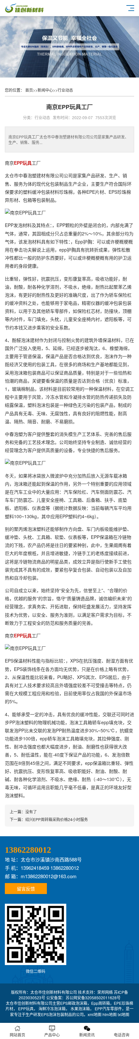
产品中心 (52, 1034)
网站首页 (17, 1034)
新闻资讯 (87, 1034)
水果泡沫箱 (80, 1008)
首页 (29, 90)
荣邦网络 (105, 992)
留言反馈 (26, 888)
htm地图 (109, 1014)
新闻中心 (45, 90)
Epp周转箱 (100, 1003)
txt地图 (123, 1014)
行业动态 (65, 90)
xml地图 (95, 1014)
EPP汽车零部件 (108, 1008)
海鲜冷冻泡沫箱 (52, 1008)
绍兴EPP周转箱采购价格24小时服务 (56, 819)
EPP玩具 (26, 1008)
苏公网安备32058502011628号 (93, 997)
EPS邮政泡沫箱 (73, 1003)
